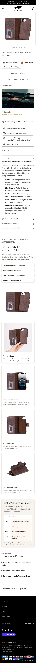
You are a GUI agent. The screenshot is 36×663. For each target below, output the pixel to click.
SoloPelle (17, 645)
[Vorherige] (3, 2)
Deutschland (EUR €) (10, 642)
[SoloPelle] (18, 8)
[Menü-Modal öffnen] (3, 8)
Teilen (6, 150)
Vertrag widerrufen (27, 660)
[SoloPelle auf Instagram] (9, 630)
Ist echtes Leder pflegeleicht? (14, 570)
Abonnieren (29, 623)
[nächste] (33, 2)
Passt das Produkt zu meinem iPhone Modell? (16, 564)
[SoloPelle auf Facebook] (3, 630)
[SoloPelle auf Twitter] (6, 630)
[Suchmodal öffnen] (29, 8)
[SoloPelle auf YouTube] (12, 630)
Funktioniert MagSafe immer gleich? (17, 576)
